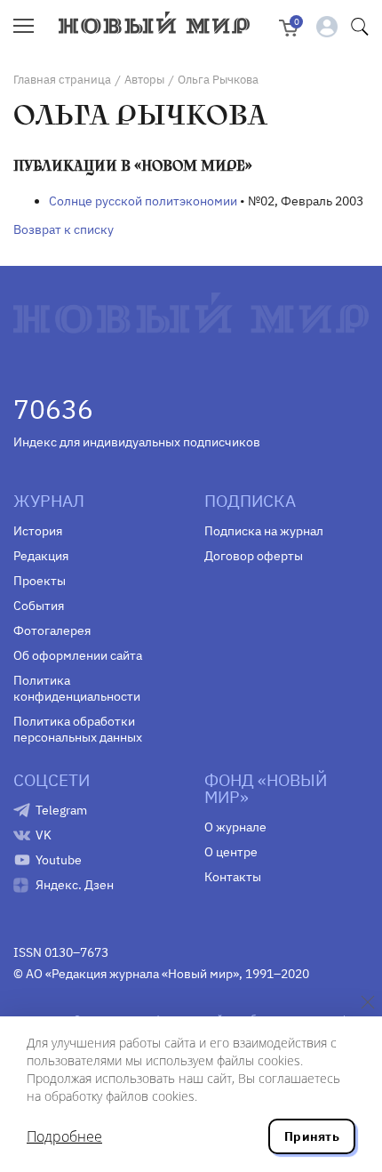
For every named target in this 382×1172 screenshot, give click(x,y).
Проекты (39, 581)
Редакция (40, 556)
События (38, 606)
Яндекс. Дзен (75, 885)
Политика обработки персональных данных (77, 729)
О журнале (235, 827)
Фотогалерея (52, 630)
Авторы (144, 79)
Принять (311, 1136)
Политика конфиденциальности (76, 688)
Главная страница (62, 79)
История (37, 531)
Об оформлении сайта (77, 655)
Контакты (232, 877)
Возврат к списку (63, 229)
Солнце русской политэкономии (143, 201)
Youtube (59, 860)
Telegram (61, 810)
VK (44, 835)
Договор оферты (253, 556)
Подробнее (64, 1136)
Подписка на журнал (263, 531)
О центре (231, 852)
